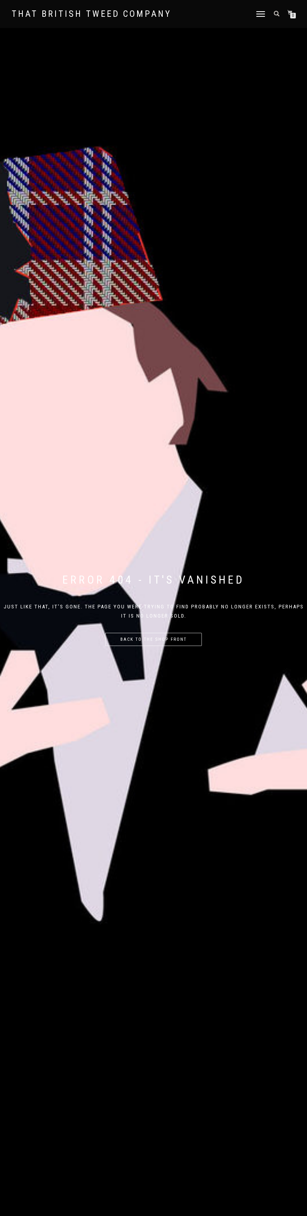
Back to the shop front (153, 639)
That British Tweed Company (91, 14)
